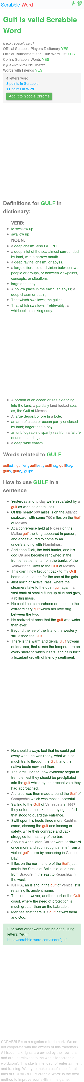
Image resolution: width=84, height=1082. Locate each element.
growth (34, 657)
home (15, 576)
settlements (33, 560)
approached (28, 788)
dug (68, 608)
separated (64, 501)
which (24, 299)
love (60, 608)
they (35, 777)
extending (66, 399)
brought (43, 571)
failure (76, 432)
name (48, 890)
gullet (57, 299)
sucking (37, 310)
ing (51, 465)
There (16, 641)
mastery (39, 836)
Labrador (60, 906)
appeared (51, 533)
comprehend (43, 603)
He (13, 603)
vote (69, 782)
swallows (37, 299)
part (59, 895)
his (72, 549)
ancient (37, 890)
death (41, 506)
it (47, 651)
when (25, 755)
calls (68, 651)
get (72, 750)
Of (13, 511)
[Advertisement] (42, 153)
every (15, 651)
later (37, 841)
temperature (65, 646)
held (41, 528)
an (58, 288)
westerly (70, 630)
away (15, 755)
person (69, 533)
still (14, 635)
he (57, 750)
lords (23, 771)
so (72, 755)
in (37, 288)
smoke (37, 592)
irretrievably (55, 305)
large (18, 267)
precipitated (66, 777)
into (14, 405)
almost (53, 251)
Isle (55, 868)
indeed (34, 771)
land (19, 256)
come (49, 538)
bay (32, 283)
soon (23, 549)
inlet (26, 251)
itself (50, 506)
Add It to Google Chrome (29, 96)
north (23, 581)
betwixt (62, 911)
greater (27, 906)
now (32, 571)
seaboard (19, 517)
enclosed (70, 421)
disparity (45, 432)
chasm (28, 245)
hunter (56, 549)
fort (74, 809)
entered (25, 809)
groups (33, 272)
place (30, 288)
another (48, 895)
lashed (23, 635)
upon (24, 820)
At (13, 528)
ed (9, 465)
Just (14, 581)
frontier (17, 560)
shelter (63, 847)
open (49, 587)
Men (14, 911)
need (43, 901)
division (51, 267)
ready (47, 755)
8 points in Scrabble (22, 83)
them (73, 911)
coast (15, 901)
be (54, 777)
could (21, 603)
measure (66, 603)
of (32, 251)
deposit (30, 416)
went (59, 841)
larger (29, 426)
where (59, 581)
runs (71, 868)
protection (60, 901)
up (31, 228)
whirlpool (18, 310)
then (50, 766)
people (16, 272)
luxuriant (21, 657)
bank (23, 592)
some (40, 517)
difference (31, 267)
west (21, 879)
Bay (14, 858)
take (30, 587)
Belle (47, 868)
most (53, 798)
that (47, 619)
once (39, 619)
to (12, 228)
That (15, 299)
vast (14, 592)
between (65, 267)
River (36, 565)
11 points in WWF (20, 88)
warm (36, 641)
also (39, 245)
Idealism (22, 646)
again (66, 587)
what (58, 755)
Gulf (26, 410)
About (16, 841)
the (37, 251)
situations (40, 278)
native (16, 766)
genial (54, 641)
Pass (48, 581)
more (58, 820)
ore (43, 416)
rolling (19, 598)
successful (66, 798)
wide (27, 442)
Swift (15, 820)
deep (18, 245)
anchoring (53, 852)
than (39, 426)
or (50, 261)
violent (16, 852)
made (45, 793)
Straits (33, 868)
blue (61, 592)
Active (38, 581)
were (51, 501)
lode (57, 416)
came (15, 825)
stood (22, 815)
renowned (53, 555)
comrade (47, 831)
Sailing (16, 804)
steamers (18, 587)
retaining (18, 890)
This (14, 571)
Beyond (17, 630)
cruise (19, 793)
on (56, 511)
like (66, 465)
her (53, 608)
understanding (27, 437)
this (19, 511)
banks (63, 560)
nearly (28, 511)
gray (76, 592)
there (37, 911)
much (15, 761)
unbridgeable (27, 432)
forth (77, 651)
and (31, 501)
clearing (28, 825)
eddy (48, 310)
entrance (56, 815)
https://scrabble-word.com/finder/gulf (36, 939)
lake (42, 809)
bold (46, 549)
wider (76, 619)
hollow (20, 288)
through (37, 761)
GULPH (50, 245)
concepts (18, 278)
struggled (18, 836)
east (47, 874)
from (63, 432)
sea (44, 251)
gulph (30, 470)
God (21, 917)
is (52, 511)
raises (43, 646)
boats (26, 766)
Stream (73, 641)
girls (74, 576)
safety (16, 831)
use (57, 576)
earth (50, 288)
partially (42, 405)
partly (57, 421)
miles (45, 511)
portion (20, 399)
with (28, 256)
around (57, 793)
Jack (66, 831)
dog (14, 555)
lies (17, 863)
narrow (41, 256)
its (28, 890)
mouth (53, 256)
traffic (25, 761)
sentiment (66, 657)
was (67, 619)
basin (40, 294)
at (47, 528)
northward (72, 841)
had (14, 788)
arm (19, 421)
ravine (28, 261)
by (13, 256)
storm (34, 852)
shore (25, 651)
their (50, 782)
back (54, 571)
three (49, 820)
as (13, 410)
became (37, 555)
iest (37, 465)
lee (33, 630)
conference (28, 528)
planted (36, 576)
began (70, 771)
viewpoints (68, 272)
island (51, 630)
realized (23, 619)
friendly (51, 657)
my (65, 571)
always (34, 750)
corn (22, 571)
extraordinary (22, 608)
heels (39, 820)
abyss (57, 261)
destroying (56, 809)
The (14, 771)
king (39, 533)
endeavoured (29, 538)
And (14, 549)
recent (60, 782)
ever (22, 624)
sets (52, 651)
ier (23, 465)
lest (28, 777)
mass (29, 598)
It (12, 863)
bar (59, 836)
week (29, 841)
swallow (21, 228)
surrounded (69, 251)
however (33, 895)
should (22, 750)
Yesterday (19, 501)
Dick (31, 549)
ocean (41, 399)
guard (37, 815)
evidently (56, 771)
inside (16, 868)
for (45, 576)
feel (44, 750)
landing (62, 825)
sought (51, 847)
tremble (17, 777)
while (27, 831)
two (75, 267)
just (73, 863)
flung (48, 592)
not (29, 603)
